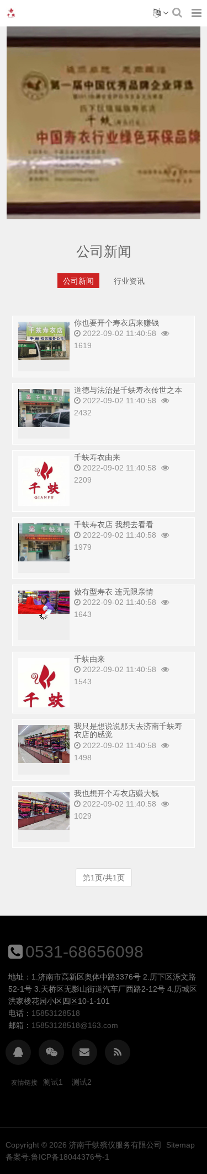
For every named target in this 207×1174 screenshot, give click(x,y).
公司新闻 (78, 281)
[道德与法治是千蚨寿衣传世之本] (44, 407)
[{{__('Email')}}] (84, 1052)
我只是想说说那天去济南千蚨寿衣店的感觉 (128, 730)
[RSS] (117, 1052)
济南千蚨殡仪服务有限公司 (115, 1144)
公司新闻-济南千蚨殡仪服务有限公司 (11, 13)
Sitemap (180, 1144)
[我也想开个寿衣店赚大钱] (44, 810)
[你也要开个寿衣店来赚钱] (44, 340)
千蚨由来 (89, 658)
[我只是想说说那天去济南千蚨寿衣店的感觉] (44, 743)
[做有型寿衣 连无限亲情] (44, 601)
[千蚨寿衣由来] (44, 481)
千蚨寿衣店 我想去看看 (113, 524)
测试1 (53, 1082)
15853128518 (55, 1013)
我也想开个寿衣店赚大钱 (116, 793)
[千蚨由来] (44, 690)
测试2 (82, 1082)
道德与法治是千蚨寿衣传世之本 (128, 390)
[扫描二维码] (51, 1052)
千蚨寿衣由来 (97, 457)
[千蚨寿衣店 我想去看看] (44, 541)
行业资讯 (129, 281)
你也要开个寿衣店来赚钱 (116, 322)
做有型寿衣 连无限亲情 (113, 591)
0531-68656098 (84, 952)
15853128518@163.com (74, 1025)
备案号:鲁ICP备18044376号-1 (57, 1157)
